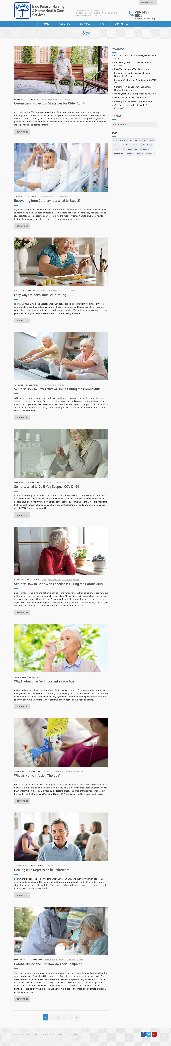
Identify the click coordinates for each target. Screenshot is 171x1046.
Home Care (63, 771)
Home (46, 24)
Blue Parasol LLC (27, 1034)
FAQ (102, 24)
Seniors (67, 99)
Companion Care (54, 580)
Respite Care (118, 154)
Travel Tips (150, 154)
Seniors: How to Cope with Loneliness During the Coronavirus (58, 584)
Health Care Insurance (131, 145)
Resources (63, 1034)
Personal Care (145, 149)
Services (85, 24)
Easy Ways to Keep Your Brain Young (40, 295)
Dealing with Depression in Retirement (41, 870)
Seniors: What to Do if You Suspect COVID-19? (46, 486)
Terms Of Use (40, 1034)
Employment (147, 3)
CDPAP (123, 140)
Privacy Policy (52, 1034)
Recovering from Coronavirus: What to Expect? (47, 200)
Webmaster (73, 1034)
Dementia (116, 145)
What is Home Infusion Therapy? (37, 775)
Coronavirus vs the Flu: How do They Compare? (48, 964)
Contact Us (121, 24)
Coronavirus (47, 99)
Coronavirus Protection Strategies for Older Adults (50, 103)
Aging (43, 291)
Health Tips (57, 99)
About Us (64, 24)
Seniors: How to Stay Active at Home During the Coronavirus (57, 389)
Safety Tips (71, 960)
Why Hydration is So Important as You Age (44, 681)
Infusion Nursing (76, 771)
